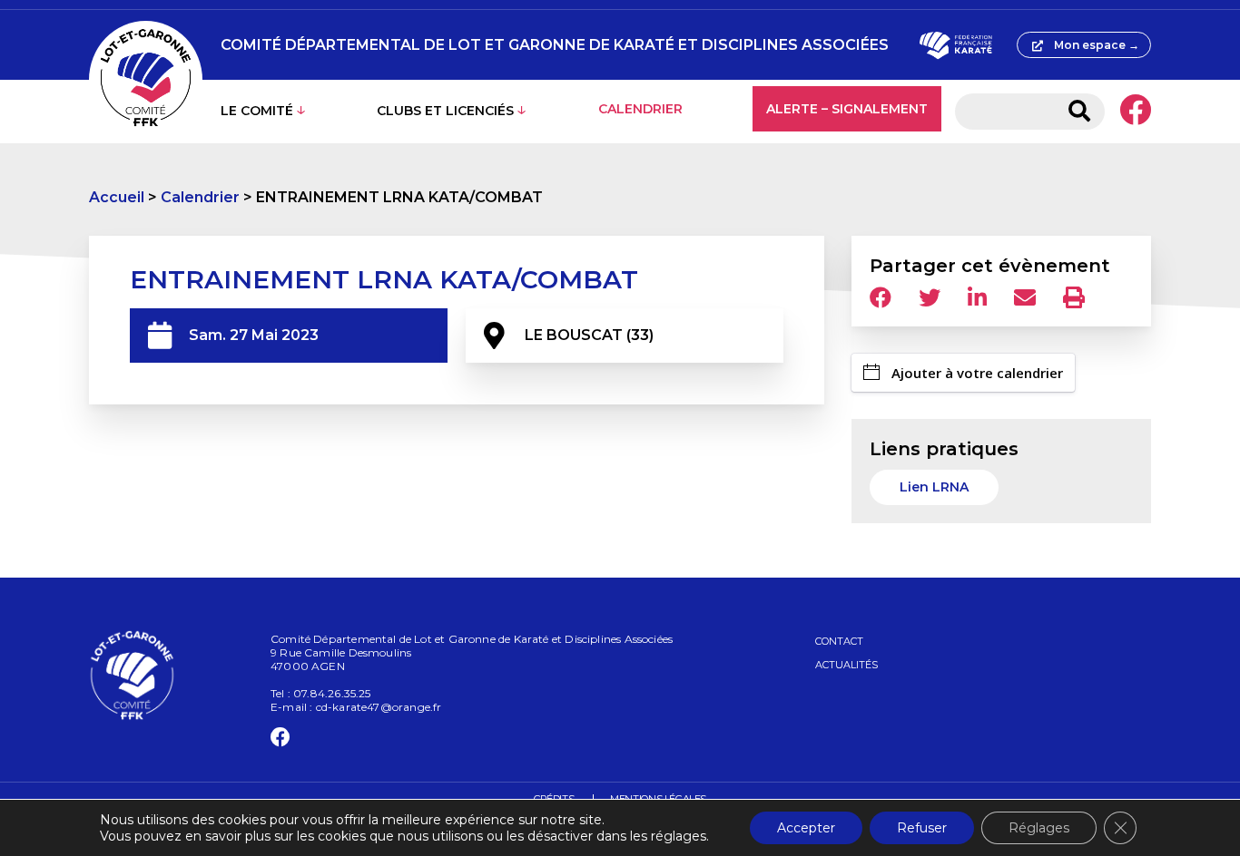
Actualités (846, 664)
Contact (839, 641)
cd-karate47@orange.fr (379, 707)
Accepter (806, 828)
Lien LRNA (934, 487)
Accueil (116, 197)
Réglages (1039, 828)
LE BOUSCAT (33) (589, 335)
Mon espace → (1096, 45)
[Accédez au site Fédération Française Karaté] (955, 45)
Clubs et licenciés (445, 110)
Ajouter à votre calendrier (977, 373)
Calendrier (640, 109)
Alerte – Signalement (847, 109)
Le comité (257, 110)
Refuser (922, 828)
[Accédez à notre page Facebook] (1135, 111)
